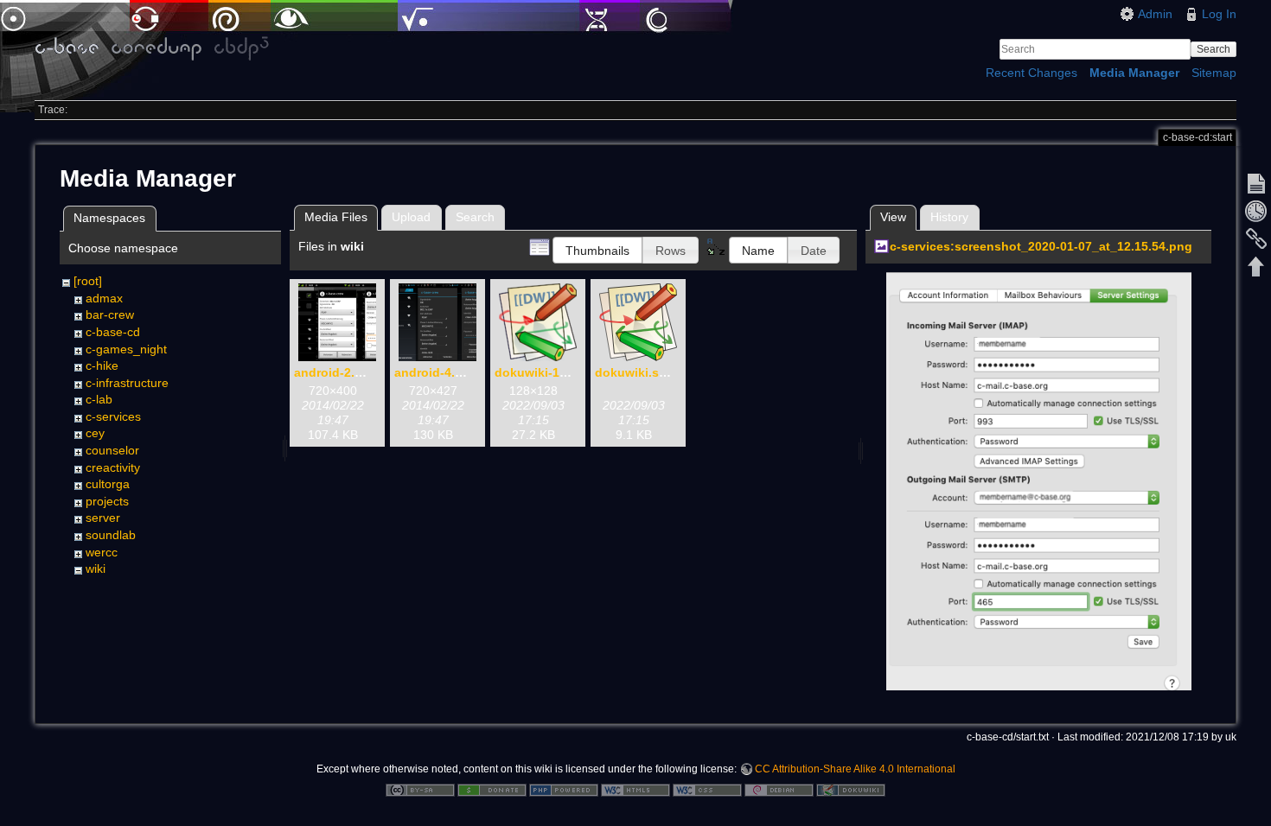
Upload (411, 217)
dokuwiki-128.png (547, 372)
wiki (95, 568)
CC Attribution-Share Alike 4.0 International (855, 769)
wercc (102, 552)
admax (104, 298)
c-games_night (126, 349)
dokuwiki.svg (634, 372)
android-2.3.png (341, 372)
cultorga (108, 484)
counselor (112, 450)
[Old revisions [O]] (1256, 211)
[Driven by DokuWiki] (850, 789)
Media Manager (1134, 72)
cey (95, 433)
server (103, 517)
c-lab (99, 399)
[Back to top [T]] (1256, 266)
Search (1213, 49)
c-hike (102, 365)
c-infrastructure (127, 383)
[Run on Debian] (779, 789)
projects (107, 501)
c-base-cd (113, 332)
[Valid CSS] (707, 789)
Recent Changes (1031, 72)
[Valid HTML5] (635, 789)
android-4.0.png (441, 372)
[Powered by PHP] (563, 789)
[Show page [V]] (1256, 183)
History (949, 217)
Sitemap (1213, 72)
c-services (113, 416)
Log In (1219, 14)
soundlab (111, 535)
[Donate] (492, 789)
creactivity (113, 467)
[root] (87, 281)
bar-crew (110, 314)
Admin (1155, 14)
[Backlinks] (1256, 238)
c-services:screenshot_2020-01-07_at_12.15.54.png (1041, 246)
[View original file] (1038, 487)
